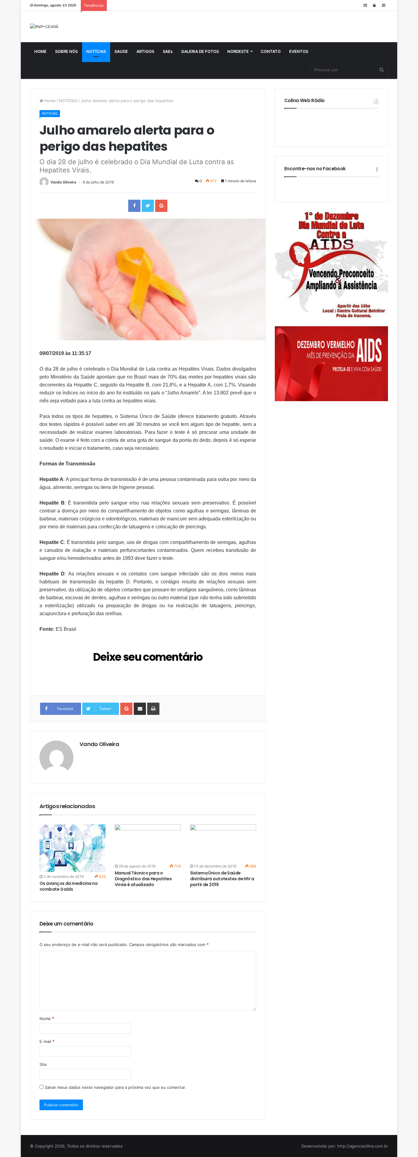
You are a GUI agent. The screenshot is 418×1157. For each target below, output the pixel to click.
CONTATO (271, 51)
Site (43, 1064)
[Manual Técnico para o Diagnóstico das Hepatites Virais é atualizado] (148, 843)
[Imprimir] (153, 709)
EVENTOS (298, 51)
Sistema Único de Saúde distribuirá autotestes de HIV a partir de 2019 (222, 879)
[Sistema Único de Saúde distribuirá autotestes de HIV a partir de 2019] (223, 843)
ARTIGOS (145, 51)
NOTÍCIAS (96, 51)
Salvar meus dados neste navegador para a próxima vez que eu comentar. (115, 1087)
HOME (40, 51)
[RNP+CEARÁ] (44, 26)
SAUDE (121, 51)
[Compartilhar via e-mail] (140, 709)
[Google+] (161, 206)
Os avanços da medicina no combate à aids (68, 886)
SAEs (168, 51)
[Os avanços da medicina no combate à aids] (72, 848)
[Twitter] (148, 206)
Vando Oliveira (63, 182)
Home (49, 100)
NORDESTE (238, 51)
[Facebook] (134, 206)
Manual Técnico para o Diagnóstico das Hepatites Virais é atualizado (143, 879)
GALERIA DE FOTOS (200, 51)
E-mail (46, 1041)
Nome (46, 1018)
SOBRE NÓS (66, 51)
